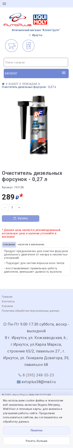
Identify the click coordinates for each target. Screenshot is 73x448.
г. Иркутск (36, 33)
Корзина (7, 306)
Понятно (36, 430)
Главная (7, 296)
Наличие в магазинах (31, 244)
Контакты (8, 301)
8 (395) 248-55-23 (38, 375)
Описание (9, 244)
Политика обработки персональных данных (30, 310)
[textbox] (36, 62)
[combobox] (36, 62)
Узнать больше (36, 441)
